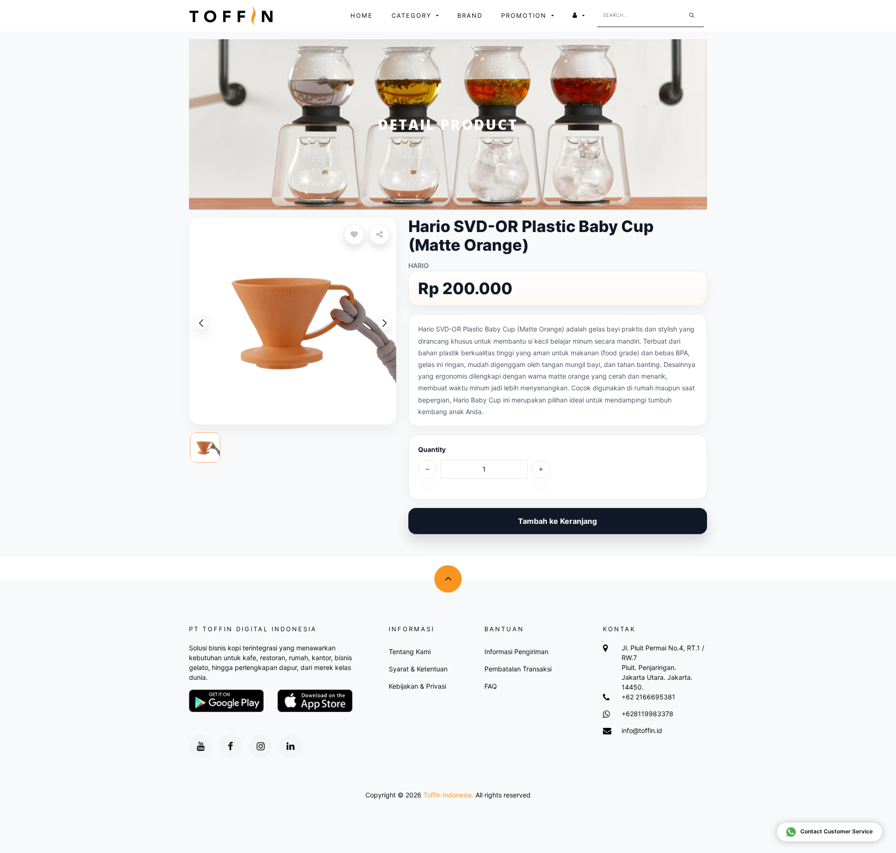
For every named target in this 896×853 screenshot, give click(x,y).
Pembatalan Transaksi (518, 669)
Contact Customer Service (836, 831)
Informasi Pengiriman (516, 652)
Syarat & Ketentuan (418, 669)
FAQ (490, 686)
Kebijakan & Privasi (417, 686)
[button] (385, 323)
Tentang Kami (410, 652)
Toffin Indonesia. (448, 795)
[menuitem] (361, 16)
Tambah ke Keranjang (557, 521)
